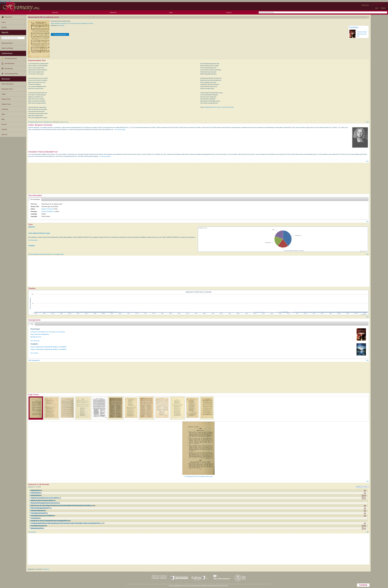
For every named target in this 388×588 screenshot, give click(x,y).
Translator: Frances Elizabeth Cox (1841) (82, 23)
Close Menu (8, 17)
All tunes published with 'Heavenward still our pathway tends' (46, 254)
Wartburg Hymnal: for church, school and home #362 (219, 107)
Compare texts (47, 122)
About (170, 585)
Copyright (175, 585)
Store (171, 12)
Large (66, 122)
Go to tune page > (33, 240)
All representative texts (35, 122)
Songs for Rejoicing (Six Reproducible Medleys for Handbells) (48, 347)
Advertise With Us (196, 585)
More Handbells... (34, 353)
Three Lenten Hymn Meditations (39, 334)
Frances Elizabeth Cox (48, 211)
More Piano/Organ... (35, 340)
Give (216, 585)
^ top (367, 122)
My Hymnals (9, 68)
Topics (4, 94)
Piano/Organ (353, 27)
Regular (61, 122)
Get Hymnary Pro (223, 585)
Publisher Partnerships (208, 585)
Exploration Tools (7, 89)
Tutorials (4, 129)
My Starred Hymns (11, 58)
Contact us (46, 569)
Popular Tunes (6, 104)
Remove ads (365, 5)
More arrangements (34, 360)
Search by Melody (7, 48)
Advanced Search (7, 43)
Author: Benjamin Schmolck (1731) (60, 23)
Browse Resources (8, 84)
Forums (4, 124)
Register (383, 8)
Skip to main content (5, 1)
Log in (377, 8)
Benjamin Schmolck (47, 209)
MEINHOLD (31, 227)
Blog (3, 119)
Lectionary (5, 109)
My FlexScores (9, 63)
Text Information (35, 199)
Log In (4, 22)
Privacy (181, 585)
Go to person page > (120, 129)
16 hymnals (61, 25)
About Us (4, 134)
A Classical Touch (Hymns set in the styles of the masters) (47, 332)
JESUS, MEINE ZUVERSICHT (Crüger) (39, 233)
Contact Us (187, 585)
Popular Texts (6, 99)
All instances (32, 532)
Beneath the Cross (35, 337)
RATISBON (31, 245)
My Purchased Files (11, 73)
